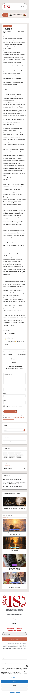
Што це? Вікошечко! (8, 14)
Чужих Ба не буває (15, 483)
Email (4, 393)
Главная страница (5, 20)
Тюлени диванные (18, 486)
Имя (4, 387)
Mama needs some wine (14, 529)
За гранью (5, 455)
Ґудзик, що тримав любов (14, 533)
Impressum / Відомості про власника (14, 611)
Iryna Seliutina (9, 338)
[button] (27, 666)
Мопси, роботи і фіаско (14, 568)
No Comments (21, 31)
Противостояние (17, 479)
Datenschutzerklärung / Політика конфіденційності (14, 610)
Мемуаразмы (20, 455)
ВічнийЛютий (17, 452)
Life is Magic (11, 452)
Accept (14, 681)
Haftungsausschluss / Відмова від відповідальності (14, 613)
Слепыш (14, 585)
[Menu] (22, 6)
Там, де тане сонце (14, 550)
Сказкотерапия (6, 330)
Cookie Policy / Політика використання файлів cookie (15, 609)
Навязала (5, 457)
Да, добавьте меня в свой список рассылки (12, 406)
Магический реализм (7, 26)
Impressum (18, 692)
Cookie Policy (12, 692)
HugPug (5, 452)
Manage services (14, 677)
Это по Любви (19, 457)
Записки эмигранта (13, 455)
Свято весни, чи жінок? (23, 14)
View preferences (14, 689)
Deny (14, 685)
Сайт (4, 400)
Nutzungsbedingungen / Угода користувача (14, 614)
